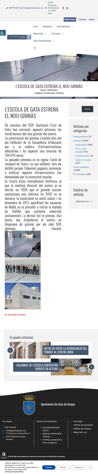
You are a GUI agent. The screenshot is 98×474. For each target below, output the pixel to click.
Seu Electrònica (42, 40)
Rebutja (63, 467)
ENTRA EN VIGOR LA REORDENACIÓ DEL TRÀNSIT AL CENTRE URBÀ (65, 350)
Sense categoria (81, 167)
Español (82, 19)
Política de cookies (82, 428)
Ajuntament (63, 26)
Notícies (47, 26)
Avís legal (77, 421)
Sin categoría (79, 174)
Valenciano (70, 19)
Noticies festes (82, 156)
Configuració (79, 467)
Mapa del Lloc (80, 432)
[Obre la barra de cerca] (34, 48)
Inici (35, 26)
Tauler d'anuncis (83, 160)
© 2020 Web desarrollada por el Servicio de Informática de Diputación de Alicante (36, 456)
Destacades (49, 93)
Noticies (60, 93)
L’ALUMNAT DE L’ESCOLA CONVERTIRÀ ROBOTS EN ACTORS (37, 367)
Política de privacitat (83, 425)
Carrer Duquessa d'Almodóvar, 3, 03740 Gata (53, 7)
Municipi (38, 33)
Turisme (56, 33)
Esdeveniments (80, 136)
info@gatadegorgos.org (33, 8)
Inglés (91, 19)
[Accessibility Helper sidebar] (3, 33)
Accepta (49, 467)
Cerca (87, 109)
